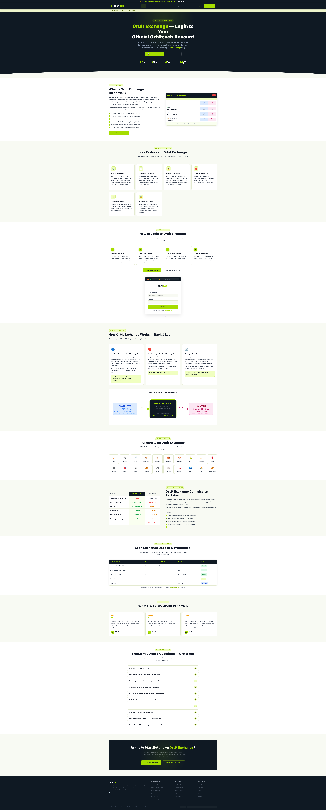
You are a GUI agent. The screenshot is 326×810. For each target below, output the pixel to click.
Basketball (200, 787)
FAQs (176, 793)
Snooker (200, 793)
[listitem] (114, 459)
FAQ (178, 6)
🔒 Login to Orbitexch (154, 54)
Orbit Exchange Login (157, 787)
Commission (165, 6)
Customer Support (179, 796)
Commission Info (179, 787)
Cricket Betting (155, 793)
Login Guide (178, 799)
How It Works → (173, 54)
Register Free (209, 6)
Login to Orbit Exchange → (119, 132)
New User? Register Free (172, 270)
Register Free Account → (173, 762)
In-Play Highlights (156, 790)
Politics (200, 799)
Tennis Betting (155, 799)
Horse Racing (201, 784)
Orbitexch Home (155, 784)
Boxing (199, 790)
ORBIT (119, 6)
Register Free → (181, 1)
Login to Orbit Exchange (163, 306)
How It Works (156, 6)
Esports (200, 796)
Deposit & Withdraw (180, 790)
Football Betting (155, 796)
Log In (199, 6)
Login (172, 6)
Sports (149, 6)
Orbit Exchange (114, 10)
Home (143, 6)
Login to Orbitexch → (152, 270)
